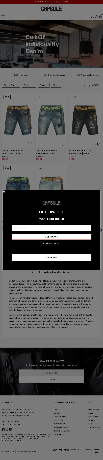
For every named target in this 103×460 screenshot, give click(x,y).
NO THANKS (52, 258)
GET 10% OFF (51, 236)
